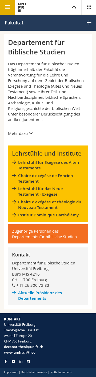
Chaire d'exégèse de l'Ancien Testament (45, 178)
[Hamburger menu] (7, 7)
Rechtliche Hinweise (34, 372)
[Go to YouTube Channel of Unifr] (13, 361)
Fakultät (14, 22)
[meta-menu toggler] (88, 7)
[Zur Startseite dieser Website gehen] (22, 7)
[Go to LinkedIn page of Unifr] (20, 361)
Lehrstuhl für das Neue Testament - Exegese (40, 191)
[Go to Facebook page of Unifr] (5, 361)
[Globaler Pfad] (74, 7)
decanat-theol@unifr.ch (23, 346)
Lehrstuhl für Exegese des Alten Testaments (48, 165)
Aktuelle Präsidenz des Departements (40, 295)
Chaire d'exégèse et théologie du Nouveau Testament (49, 204)
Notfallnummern (60, 372)
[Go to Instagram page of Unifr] (28, 361)
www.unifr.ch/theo (19, 352)
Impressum (11, 372)
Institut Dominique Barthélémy (48, 215)
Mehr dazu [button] (18, 133)
